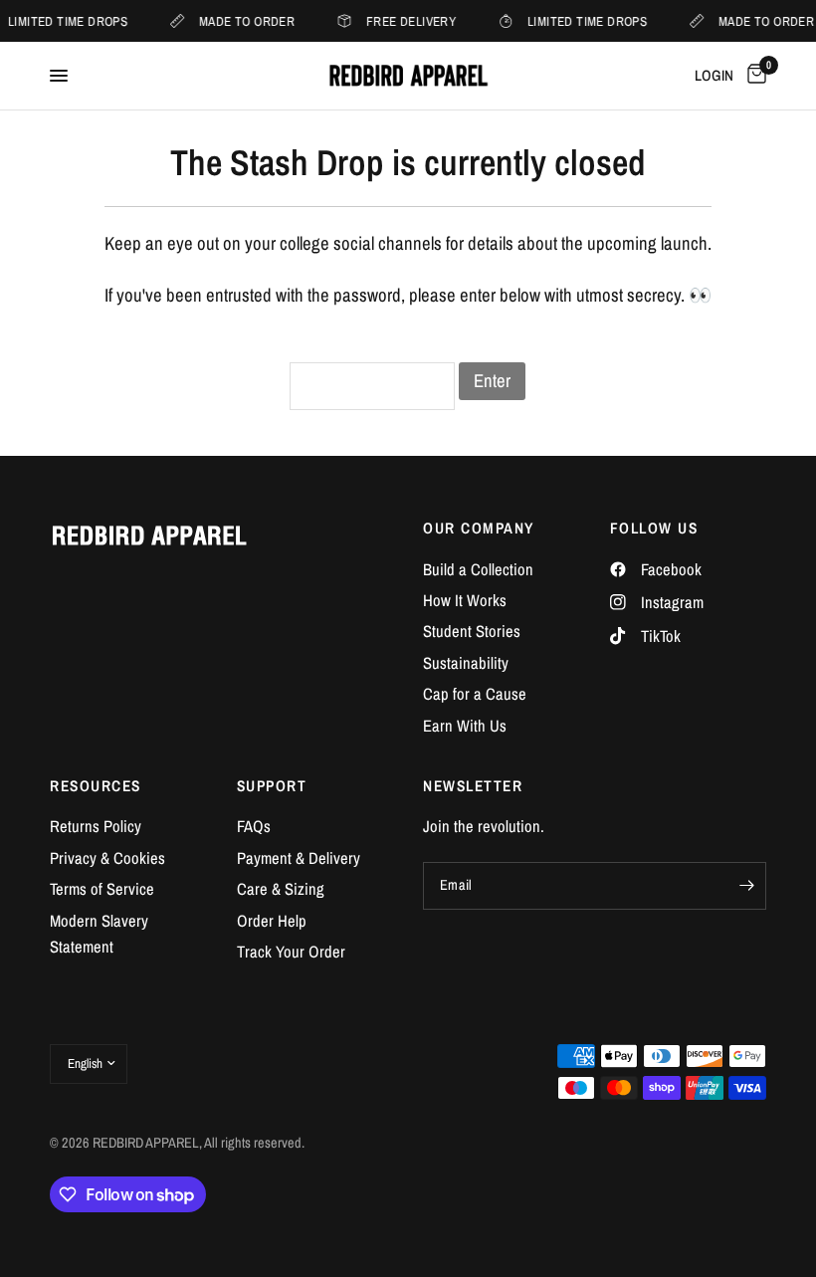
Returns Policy (95, 826)
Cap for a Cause (474, 694)
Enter (492, 380)
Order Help (271, 921)
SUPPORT (272, 785)
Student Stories (471, 631)
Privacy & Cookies (107, 858)
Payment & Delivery (298, 858)
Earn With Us (465, 726)
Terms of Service (102, 889)
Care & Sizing (280, 889)
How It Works (465, 600)
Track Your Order (291, 951)
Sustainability (466, 663)
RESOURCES (95, 785)
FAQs (254, 826)
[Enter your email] (746, 886)
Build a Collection (478, 569)
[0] (753, 75)
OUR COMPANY (478, 528)
